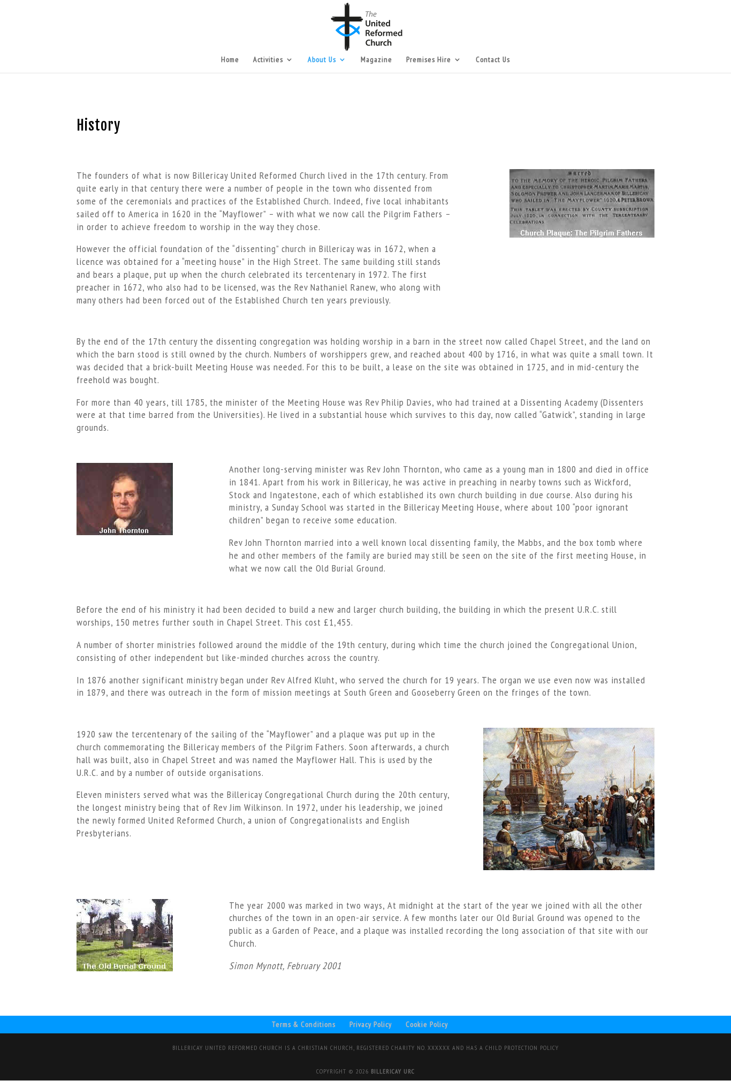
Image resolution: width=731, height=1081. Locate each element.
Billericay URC (393, 1071)
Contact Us (493, 60)
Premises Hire (428, 60)
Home (230, 60)
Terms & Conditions (304, 1024)
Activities (268, 60)
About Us (322, 60)
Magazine (376, 60)
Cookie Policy (427, 1024)
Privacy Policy (370, 1024)
